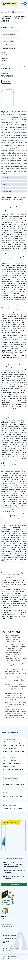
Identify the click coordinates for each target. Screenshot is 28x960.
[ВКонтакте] (2, 76)
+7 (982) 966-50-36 (10, 935)
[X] (8, 76)
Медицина (4, 54)
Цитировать (6, 82)
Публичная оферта (7, 950)
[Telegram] (6, 76)
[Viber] (10, 76)
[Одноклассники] (4, 76)
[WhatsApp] (12, 76)
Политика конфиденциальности (11, 946)
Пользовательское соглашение (10, 948)
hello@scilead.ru (10, 938)
